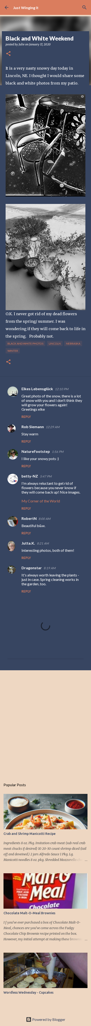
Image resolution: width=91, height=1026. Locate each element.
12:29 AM (53, 427)
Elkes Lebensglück (37, 388)
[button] (8, 54)
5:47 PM (46, 476)
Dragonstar (31, 567)
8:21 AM (43, 543)
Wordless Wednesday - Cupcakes (28, 992)
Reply (26, 417)
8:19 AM (50, 568)
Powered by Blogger (48, 1019)
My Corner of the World (40, 501)
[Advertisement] (45, 722)
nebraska (73, 343)
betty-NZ (29, 476)
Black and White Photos (25, 343)
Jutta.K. (28, 543)
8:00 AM (44, 519)
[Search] (84, 7)
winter (12, 350)
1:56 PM (57, 452)
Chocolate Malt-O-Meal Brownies (29, 913)
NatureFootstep (35, 451)
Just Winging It (25, 7)
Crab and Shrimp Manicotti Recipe (30, 834)
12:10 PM (61, 389)
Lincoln (55, 343)
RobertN (29, 518)
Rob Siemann (32, 426)
